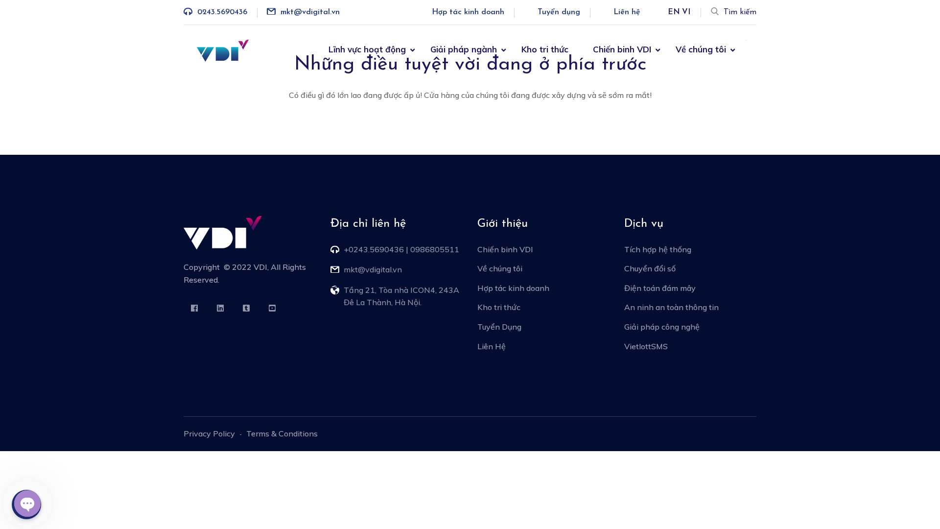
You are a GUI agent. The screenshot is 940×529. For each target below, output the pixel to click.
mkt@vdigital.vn (310, 12)
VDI (260, 267)
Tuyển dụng (559, 12)
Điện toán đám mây (660, 288)
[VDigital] (223, 49)
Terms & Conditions (282, 433)
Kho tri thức (544, 49)
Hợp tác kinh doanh (468, 12)
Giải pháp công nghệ (662, 327)
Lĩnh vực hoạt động (367, 49)
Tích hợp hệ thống (657, 249)
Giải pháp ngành (463, 49)
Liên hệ (626, 12)
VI (686, 12)
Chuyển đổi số (650, 268)
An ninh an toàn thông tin (671, 307)
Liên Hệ (491, 346)
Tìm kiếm (740, 12)
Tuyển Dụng (499, 327)
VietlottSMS (646, 346)
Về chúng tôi (701, 49)
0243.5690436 (222, 12)
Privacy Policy (209, 433)
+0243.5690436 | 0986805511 (401, 249)
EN (674, 12)
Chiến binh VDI (622, 49)
